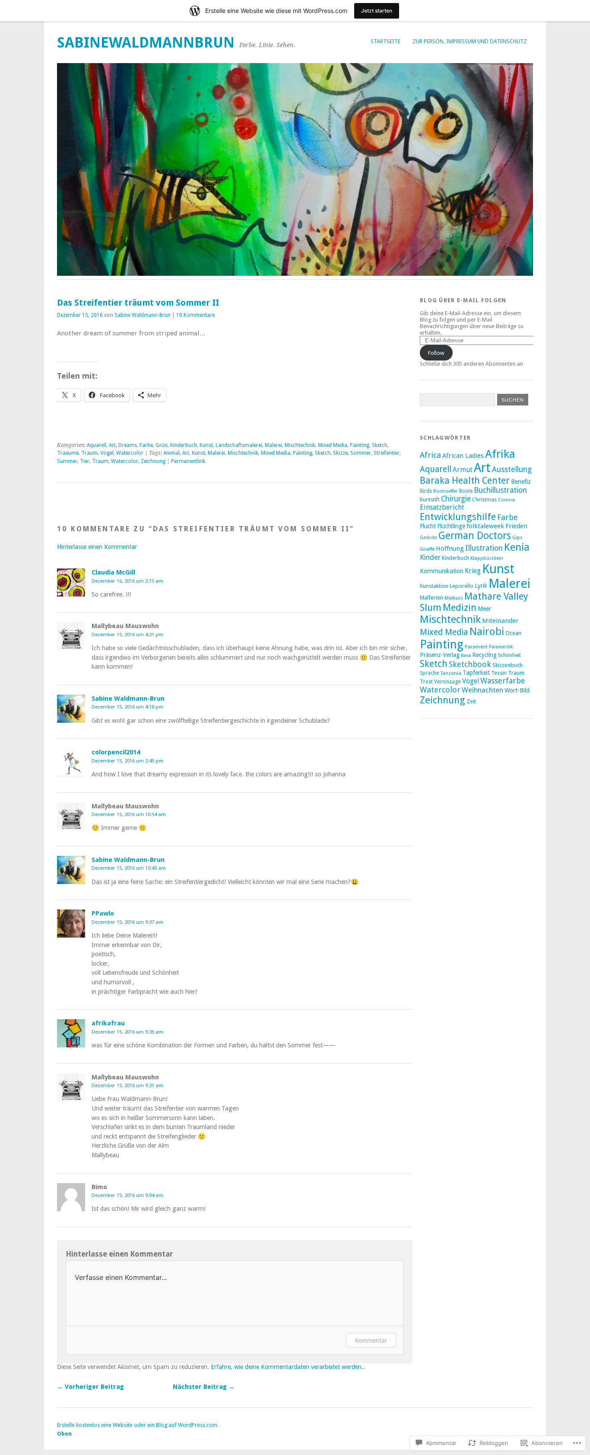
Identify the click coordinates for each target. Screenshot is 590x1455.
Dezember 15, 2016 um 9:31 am (127, 1085)
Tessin (499, 673)
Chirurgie (456, 499)
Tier (84, 461)
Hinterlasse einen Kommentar (97, 546)
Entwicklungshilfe (458, 516)
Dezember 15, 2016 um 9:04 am (127, 1195)
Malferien (431, 597)
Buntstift (430, 500)
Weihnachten (482, 690)
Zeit (471, 701)
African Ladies (463, 455)
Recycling (484, 654)
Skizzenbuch (507, 665)
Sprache (429, 673)
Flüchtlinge (451, 526)
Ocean (513, 633)
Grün (161, 445)
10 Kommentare (195, 315)
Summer (67, 461)
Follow (436, 353)
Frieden (516, 526)
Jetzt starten (376, 10)
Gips (517, 537)
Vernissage (447, 681)
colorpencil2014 (116, 752)
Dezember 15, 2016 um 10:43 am (129, 868)
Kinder (430, 557)
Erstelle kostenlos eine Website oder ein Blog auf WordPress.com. (138, 1425)
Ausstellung (512, 469)
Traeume (68, 453)
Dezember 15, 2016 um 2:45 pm (127, 761)
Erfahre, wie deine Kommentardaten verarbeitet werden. (287, 1366)
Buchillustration (500, 490)
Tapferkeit (476, 672)
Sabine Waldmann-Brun (142, 315)
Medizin (459, 607)
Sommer (360, 453)
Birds (426, 491)
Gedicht (428, 537)
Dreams (127, 445)
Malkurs (453, 598)
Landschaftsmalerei (239, 445)
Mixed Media (332, 445)
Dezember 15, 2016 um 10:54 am (129, 814)
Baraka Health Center (465, 480)
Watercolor (129, 453)
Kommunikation (441, 571)
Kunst (206, 445)
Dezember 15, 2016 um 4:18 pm (127, 707)
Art (112, 445)
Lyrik (481, 585)
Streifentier (387, 453)
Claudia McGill (113, 572)
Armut (463, 470)
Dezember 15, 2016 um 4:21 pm (127, 635)
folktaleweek (485, 526)
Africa (430, 454)
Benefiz (521, 481)
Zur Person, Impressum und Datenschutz (469, 41)
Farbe (146, 445)
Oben (64, 1433)
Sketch (379, 445)
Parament (476, 647)
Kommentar (371, 1340)
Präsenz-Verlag (440, 654)
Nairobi (486, 631)
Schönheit (509, 655)
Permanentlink (188, 461)
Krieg (473, 571)
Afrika (500, 453)
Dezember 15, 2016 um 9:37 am (127, 922)
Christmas (484, 499)
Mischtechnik (300, 445)
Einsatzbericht (442, 507)
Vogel (107, 453)
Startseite (385, 41)
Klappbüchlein (486, 558)
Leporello (461, 586)
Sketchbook (470, 664)
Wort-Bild (517, 690)
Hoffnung (450, 548)
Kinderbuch (183, 445)
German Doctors (474, 535)
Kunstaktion (434, 586)
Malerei (273, 445)
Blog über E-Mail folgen (463, 300)
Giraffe (427, 549)
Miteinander (500, 621)
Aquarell (96, 445)
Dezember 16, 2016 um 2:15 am (127, 581)
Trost (426, 682)
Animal (171, 453)
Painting (359, 445)
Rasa (466, 655)
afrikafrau (108, 1023)
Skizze (340, 453)
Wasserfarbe (502, 680)
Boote (466, 491)
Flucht (428, 526)
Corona (506, 500)
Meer (484, 608)
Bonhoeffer (445, 491)
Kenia (517, 547)
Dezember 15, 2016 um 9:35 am (127, 1032)
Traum (89, 453)
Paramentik (501, 647)
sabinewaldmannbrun (146, 42)
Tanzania (450, 673)
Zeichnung (153, 461)
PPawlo (103, 913)
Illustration (484, 548)
